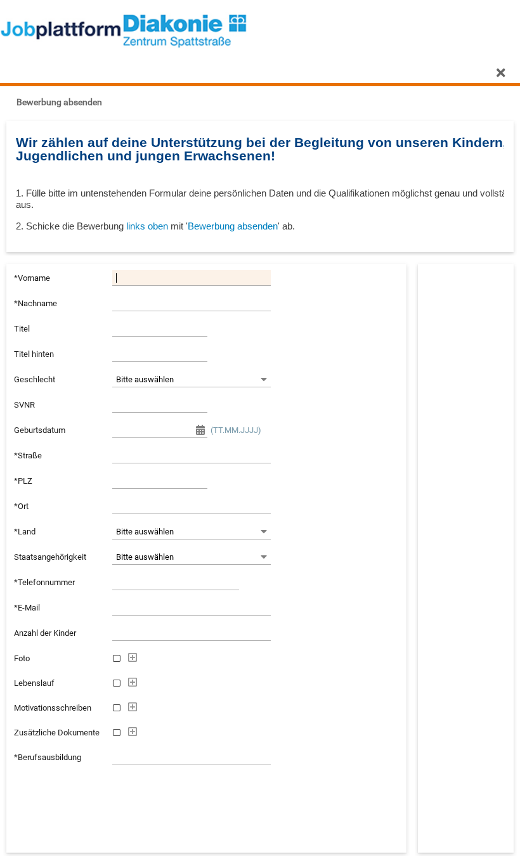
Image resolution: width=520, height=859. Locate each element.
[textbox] (191, 277)
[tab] (12, 73)
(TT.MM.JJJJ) (236, 430)
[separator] (260, 258)
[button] (57, 102)
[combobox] (184, 379)
